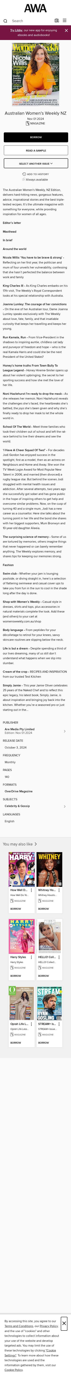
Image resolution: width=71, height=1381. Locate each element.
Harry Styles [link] (18, 957)
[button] (36, 137)
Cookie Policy (14, 1370)
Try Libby (16, 30)
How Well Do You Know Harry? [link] (19, 890)
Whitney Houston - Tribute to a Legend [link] (47, 890)
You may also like (18, 844)
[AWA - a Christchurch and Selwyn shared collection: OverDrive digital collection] (35, 8)
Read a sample (36, 150)
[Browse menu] (64, 20)
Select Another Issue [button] (34, 164)
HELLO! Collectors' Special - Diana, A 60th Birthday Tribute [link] (47, 957)
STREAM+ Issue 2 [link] (47, 1024)
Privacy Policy (49, 1326)
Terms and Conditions (19, 1326)
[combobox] (28, 21)
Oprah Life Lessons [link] (19, 1024)
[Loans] (56, 21)
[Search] (5, 21)
